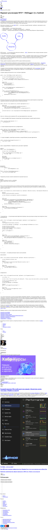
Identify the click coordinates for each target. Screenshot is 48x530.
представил (11, 394)
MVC (26, 52)
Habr (7, 528)
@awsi (5, 348)
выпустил (11, 395)
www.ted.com (37, 68)
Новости (4, 501)
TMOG (18, 394)
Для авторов (5, 511)
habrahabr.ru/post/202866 (5, 312)
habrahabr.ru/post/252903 (5, 313)
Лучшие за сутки (4, 479)
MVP (15, 25)
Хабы (4, 502)
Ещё (4, 474)
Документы (5, 513)
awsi (1, 9)
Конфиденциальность (7, 515)
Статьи (4, 500)
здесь (1, 308)
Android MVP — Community (6, 318)
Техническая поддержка (12, 527)
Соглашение (5, 514)
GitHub (41, 320)
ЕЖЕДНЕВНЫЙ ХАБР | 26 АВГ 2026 (8, 382)
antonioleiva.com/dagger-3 (5, 317)
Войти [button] (1, 7)
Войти (4, 495)
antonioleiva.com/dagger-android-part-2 (7, 316)
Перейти (2, 380)
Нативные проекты (7, 521)
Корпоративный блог (7, 519)
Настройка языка (4, 527)
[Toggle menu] (0, 1)
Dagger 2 (32, 64)
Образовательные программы (9, 522)
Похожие (9, 479)
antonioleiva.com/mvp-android (6, 314)
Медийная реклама (6, 520)
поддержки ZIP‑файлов (35, 393)
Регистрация (5, 496)
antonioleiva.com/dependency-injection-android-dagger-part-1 (11, 315)
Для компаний (6, 512)
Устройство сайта (6, 510)
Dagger (7, 306)
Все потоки (4, 1)
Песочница (5, 506)
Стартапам (5, 523)
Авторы (4, 505)
